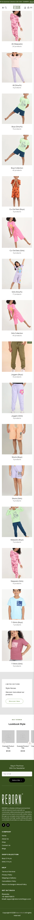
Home (4, 836)
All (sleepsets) (17, 44)
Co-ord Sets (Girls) (17, 250)
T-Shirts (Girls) (17, 664)
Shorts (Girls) (17, 498)
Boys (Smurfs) (17, 127)
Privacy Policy (7, 875)
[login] (24, 7)
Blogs (4, 848)
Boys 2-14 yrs (7, 858)
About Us (5, 839)
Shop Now (26, 1)
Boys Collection (17, 168)
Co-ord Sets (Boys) (17, 209)
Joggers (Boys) (17, 374)
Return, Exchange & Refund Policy (14, 884)
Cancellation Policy (9, 881)
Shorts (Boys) (17, 457)
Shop (4, 842)
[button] (30, 743)
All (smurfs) (17, 85)
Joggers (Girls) (17, 416)
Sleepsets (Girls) (17, 581)
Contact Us (6, 845)
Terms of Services (8, 871)
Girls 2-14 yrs (6, 862)
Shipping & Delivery (9, 878)
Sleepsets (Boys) (17, 540)
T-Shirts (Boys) (17, 622)
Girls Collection (17, 333)
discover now (14, 701)
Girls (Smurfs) (17, 292)
